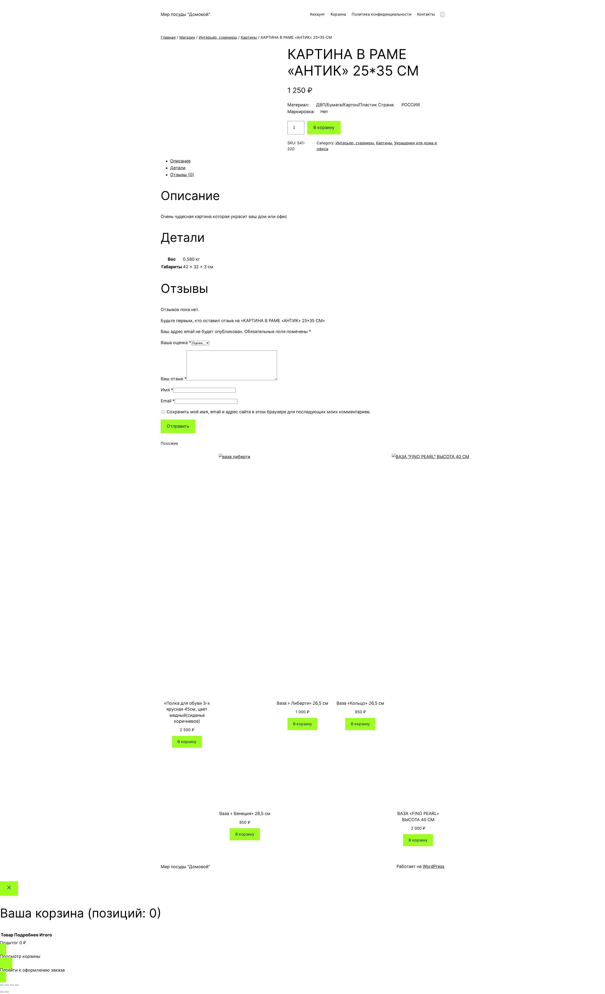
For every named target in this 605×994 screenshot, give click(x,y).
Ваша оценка (176, 342)
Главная (168, 37)
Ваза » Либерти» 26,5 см (302, 703)
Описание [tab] (180, 160)
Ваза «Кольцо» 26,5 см (360, 703)
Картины (249, 37)
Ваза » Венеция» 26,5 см (244, 813)
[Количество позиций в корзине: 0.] (442, 14)
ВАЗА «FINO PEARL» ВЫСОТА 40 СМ (418, 816)
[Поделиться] (12, 985)
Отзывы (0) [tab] (182, 174)
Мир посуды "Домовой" (185, 14)
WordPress (433, 866)
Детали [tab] (178, 167)
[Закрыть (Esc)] (17, 985)
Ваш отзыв (173, 378)
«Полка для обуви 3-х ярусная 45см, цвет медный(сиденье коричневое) (187, 712)
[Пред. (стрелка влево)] (2, 992)
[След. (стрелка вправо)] (7, 992)
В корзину (323, 127)
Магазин (187, 37)
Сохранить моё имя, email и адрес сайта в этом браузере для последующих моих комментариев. (269, 411)
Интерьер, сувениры (218, 37)
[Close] (9, 888)
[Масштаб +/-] (2, 985)
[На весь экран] (7, 985)
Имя (167, 389)
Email (168, 400)
